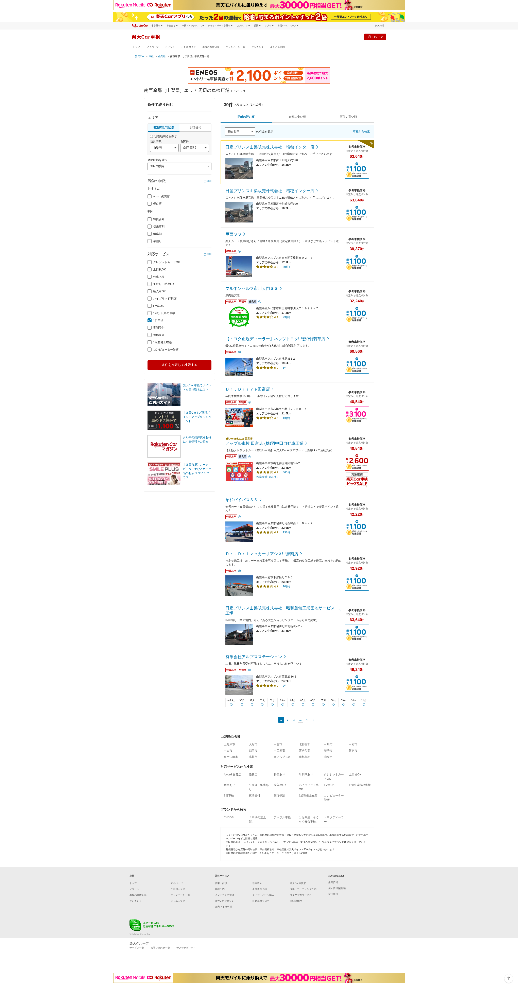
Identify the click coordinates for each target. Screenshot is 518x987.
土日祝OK (159, 269)
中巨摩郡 (279, 750)
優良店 (157, 203)
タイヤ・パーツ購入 (263, 895)
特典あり (159, 219)
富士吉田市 (231, 756)
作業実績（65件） (267, 477)
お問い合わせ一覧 (160, 947)
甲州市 (328, 744)
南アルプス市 (282, 756)
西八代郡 (304, 750)
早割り (157, 241)
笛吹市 (353, 750)
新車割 (157, 233)
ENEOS (229, 817)
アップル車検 (282, 817)
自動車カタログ (260, 900)
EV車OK (158, 305)
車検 (151, 56)
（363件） (286, 472)
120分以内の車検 (164, 313)
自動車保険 (296, 900)
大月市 (253, 744)
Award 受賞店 (232, 774)
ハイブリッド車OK (165, 298)
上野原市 (229, 744)
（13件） (286, 418)
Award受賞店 (161, 196)
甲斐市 (278, 744)
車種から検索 (361, 131)
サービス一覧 (137, 947)
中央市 (228, 750)
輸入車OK (159, 291)
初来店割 (159, 226)
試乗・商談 (221, 883)
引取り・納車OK (163, 284)
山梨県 (162, 56)
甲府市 (353, 744)
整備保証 (159, 335)
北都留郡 (304, 744)
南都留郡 (304, 756)
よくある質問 (277, 47)
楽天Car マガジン (224, 900)
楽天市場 (379, 25)
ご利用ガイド (188, 47)
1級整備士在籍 (162, 342)
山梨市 (328, 756)
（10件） (286, 586)
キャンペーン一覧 (235, 47)
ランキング (258, 47)
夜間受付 (159, 327)
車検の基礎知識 (210, 47)
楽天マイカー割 (223, 906)
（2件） (285, 685)
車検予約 (220, 889)
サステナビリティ (186, 947)
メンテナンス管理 (224, 895)
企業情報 (333, 882)
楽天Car (139, 56)
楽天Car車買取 (298, 883)
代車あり (159, 276)
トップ (136, 47)
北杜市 (253, 756)
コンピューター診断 (166, 349)
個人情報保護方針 (338, 888)
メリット (170, 47)
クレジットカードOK (166, 262)
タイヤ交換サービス (301, 895)
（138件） (286, 532)
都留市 (253, 750)
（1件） (285, 367)
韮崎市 (328, 750)
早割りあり (306, 774)
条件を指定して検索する (179, 364)
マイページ (152, 47)
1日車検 (158, 320)
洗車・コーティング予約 (303, 889)
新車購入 (257, 883)
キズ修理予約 (259, 889)
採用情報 (333, 894)
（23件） (286, 317)
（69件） (286, 266)
